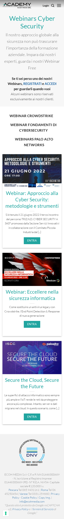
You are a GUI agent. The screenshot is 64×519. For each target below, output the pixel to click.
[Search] (52, 5)
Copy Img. (45, 497)
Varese (24, 493)
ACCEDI (50, 84)
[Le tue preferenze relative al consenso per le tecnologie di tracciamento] (6, 513)
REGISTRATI (32, 84)
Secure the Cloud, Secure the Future (32, 383)
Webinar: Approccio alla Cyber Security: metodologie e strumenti (32, 199)
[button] (59, 5)
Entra (32, 240)
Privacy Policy (20, 509)
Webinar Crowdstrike (31, 116)
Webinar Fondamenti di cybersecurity (33, 127)
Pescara (13, 490)
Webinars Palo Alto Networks (34, 142)
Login (46, 5)
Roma (44, 490)
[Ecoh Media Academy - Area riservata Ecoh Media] (16, 5)
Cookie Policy (29, 497)
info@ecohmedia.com (32, 501)
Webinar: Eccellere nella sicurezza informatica (32, 295)
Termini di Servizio (42, 509)
